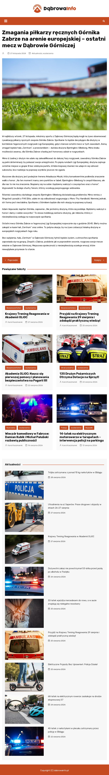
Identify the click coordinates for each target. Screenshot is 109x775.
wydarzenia (48, 53)
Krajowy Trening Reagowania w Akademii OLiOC (27, 315)
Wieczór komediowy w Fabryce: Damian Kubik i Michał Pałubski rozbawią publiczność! (27, 437)
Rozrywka (11, 428)
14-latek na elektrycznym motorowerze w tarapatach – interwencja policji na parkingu (82, 437)
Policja (64, 428)
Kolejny (97, 260)
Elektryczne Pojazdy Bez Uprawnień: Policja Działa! (73, 664)
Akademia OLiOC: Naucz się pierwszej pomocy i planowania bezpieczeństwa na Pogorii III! (27, 377)
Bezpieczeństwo (14, 308)
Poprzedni (13, 260)
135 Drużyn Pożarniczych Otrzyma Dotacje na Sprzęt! (79, 375)
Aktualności (37, 53)
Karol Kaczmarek (15, 322)
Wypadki (89, 428)
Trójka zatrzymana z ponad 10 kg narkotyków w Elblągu (75, 472)
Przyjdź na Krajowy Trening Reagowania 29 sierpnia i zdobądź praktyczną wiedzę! (80, 317)
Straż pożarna (67, 368)
